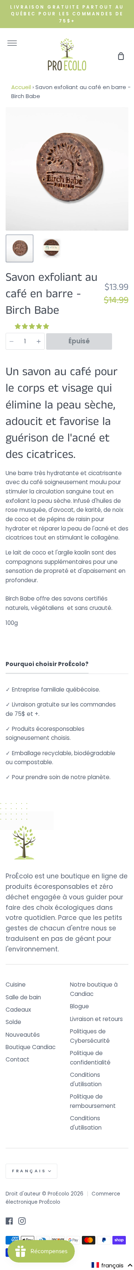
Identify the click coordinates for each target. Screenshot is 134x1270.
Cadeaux (18, 1010)
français (29, 1171)
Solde (13, 1022)
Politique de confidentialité (90, 1057)
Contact (17, 1059)
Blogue (79, 1006)
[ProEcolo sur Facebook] (9, 1221)
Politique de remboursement (93, 1101)
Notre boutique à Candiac (94, 989)
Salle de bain (23, 997)
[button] (32, 326)
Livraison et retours (96, 1019)
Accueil (21, 87)
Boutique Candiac (30, 1047)
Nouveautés (23, 1035)
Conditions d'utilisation (86, 1079)
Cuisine (16, 984)
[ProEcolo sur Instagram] (22, 1221)
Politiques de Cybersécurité (90, 1036)
